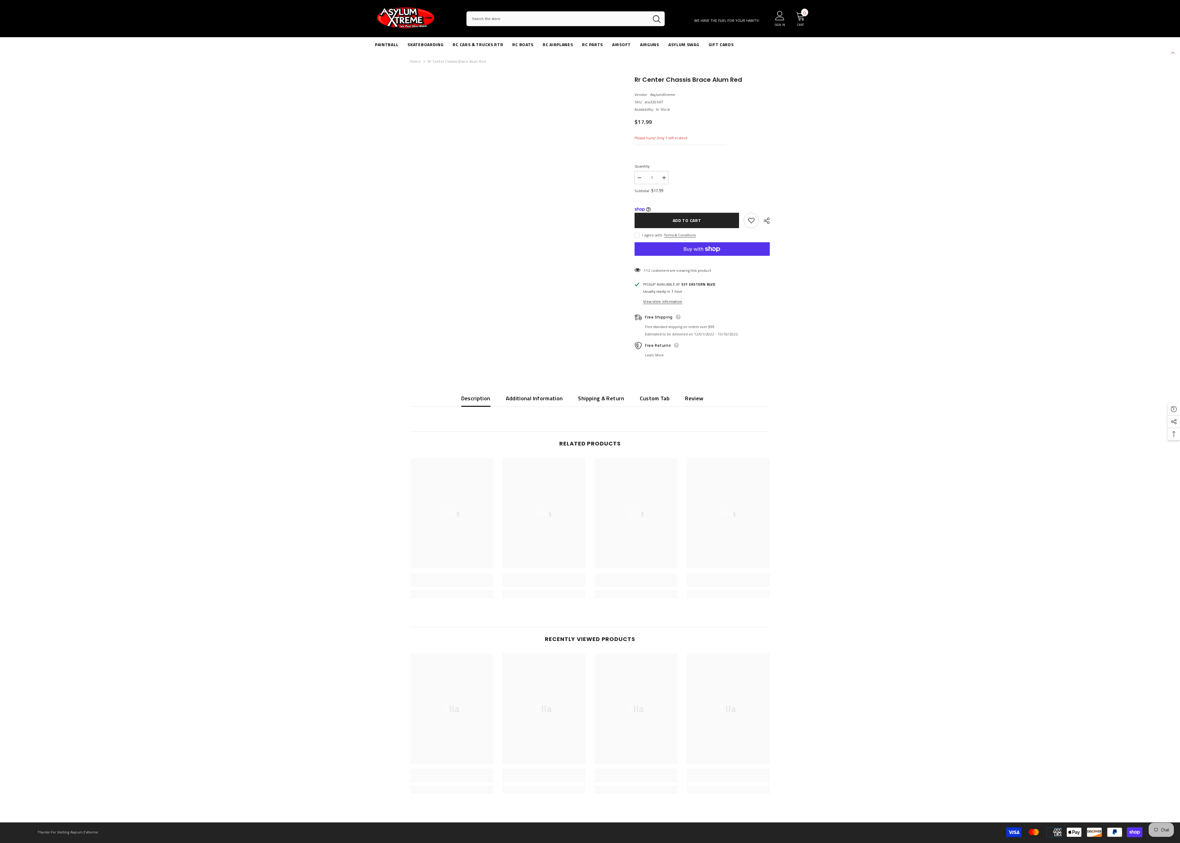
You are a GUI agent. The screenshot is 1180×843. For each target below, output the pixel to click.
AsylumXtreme (662, 94)
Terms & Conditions (680, 235)
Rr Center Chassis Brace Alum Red (688, 79)
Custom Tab (655, 398)
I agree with (652, 235)
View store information (662, 301)
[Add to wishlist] (751, 220)
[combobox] (557, 18)
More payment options (702, 259)
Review (694, 398)
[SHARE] (764, 220)
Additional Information (534, 398)
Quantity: (642, 166)
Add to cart (687, 220)
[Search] (565, 18)
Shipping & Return (601, 398)
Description (475, 398)
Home (415, 61)
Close (1172, 52)
